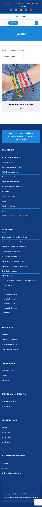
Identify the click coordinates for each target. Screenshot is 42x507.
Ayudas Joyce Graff (8, 177)
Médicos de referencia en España (13, 261)
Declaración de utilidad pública (12, 167)
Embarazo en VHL (10, 303)
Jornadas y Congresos (9, 340)
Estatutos (5, 191)
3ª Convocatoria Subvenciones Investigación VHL (20, 281)
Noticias (5, 335)
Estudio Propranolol (10, 299)
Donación (5, 211)
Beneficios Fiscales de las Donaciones (15, 216)
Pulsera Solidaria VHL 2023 (21, 104)
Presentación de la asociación (12, 157)
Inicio (11, 133)
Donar (19, 133)
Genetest (5, 468)
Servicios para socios (9, 196)
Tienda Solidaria (7, 370)
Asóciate (29, 133)
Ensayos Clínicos (7, 406)
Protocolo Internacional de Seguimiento (15, 242)
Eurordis (5, 463)
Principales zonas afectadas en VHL (14, 247)
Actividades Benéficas (9, 344)
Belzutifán (7, 313)
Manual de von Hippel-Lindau (11, 256)
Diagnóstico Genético (9, 271)
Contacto (30, 136)
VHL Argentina (7, 437)
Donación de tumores (11, 290)
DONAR (13, 23)
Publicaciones (8, 285)
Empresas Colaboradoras (10, 182)
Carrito (4, 375)
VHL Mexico (6, 442)
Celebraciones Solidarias (10, 349)
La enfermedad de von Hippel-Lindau (14, 237)
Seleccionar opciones (21, 81)
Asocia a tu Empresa (15, 136)
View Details (21, 84)
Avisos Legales (21, 140)
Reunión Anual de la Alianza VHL (12, 187)
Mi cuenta (5, 380)
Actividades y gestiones (10, 172)
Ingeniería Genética (10, 308)
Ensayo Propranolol (10, 294)
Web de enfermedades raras (11, 473)
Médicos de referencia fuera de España (15, 266)
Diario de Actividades (9, 401)
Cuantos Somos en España (11, 252)
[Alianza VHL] (21, 16)
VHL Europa (6, 432)
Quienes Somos (7, 162)
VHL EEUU (5, 427)
